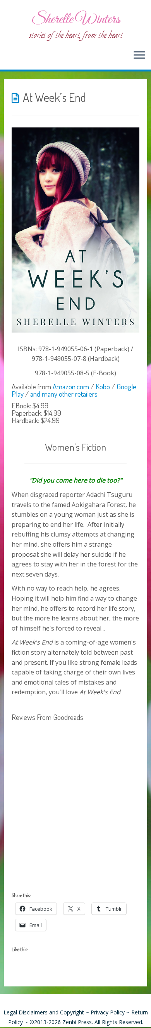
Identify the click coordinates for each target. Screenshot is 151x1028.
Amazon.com (71, 386)
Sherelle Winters (75, 19)
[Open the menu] (139, 55)
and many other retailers (64, 394)
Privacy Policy (108, 1012)
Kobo (103, 386)
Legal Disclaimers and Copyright (43, 1012)
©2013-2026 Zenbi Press (60, 1022)
